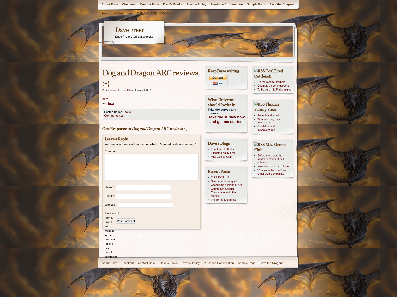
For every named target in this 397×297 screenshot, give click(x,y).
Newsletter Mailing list (224, 181)
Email (109, 196)
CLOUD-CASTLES (222, 177)
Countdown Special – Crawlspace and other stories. (224, 192)
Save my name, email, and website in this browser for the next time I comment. (110, 235)
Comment (110, 151)
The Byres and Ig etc (223, 199)
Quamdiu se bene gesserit (273, 85)
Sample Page (256, 4)
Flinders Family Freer (223, 152)
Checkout (129, 4)
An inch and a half (268, 115)
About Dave (110, 4)
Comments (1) (113, 115)
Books (127, 111)
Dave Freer (129, 30)
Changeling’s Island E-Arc (226, 184)
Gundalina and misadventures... (267, 128)
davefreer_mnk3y (122, 90)
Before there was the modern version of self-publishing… (271, 159)
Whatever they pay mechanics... (268, 121)
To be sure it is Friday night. (274, 89)
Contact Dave (149, 4)
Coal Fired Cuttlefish (223, 149)
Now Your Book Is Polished (273, 166)
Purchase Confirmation (226, 4)
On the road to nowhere (271, 81)
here (105, 98)
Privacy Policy (196, 4)
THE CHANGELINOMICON (155, 13)
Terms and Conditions (117, 13)
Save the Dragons (281, 4)
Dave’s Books (172, 4)
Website (110, 204)
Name (109, 187)
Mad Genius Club (221, 156)
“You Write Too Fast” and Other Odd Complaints (272, 172)
